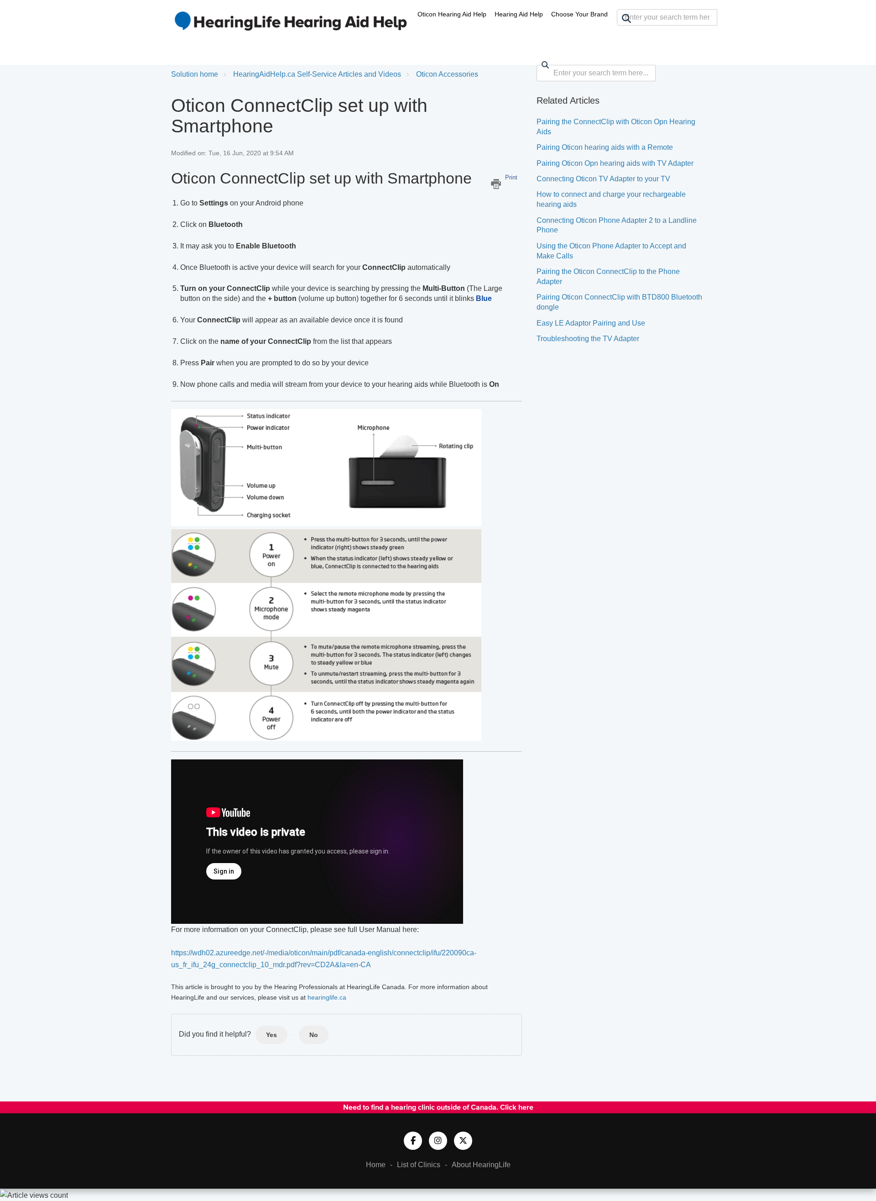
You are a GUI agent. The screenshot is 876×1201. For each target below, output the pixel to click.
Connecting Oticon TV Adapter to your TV (603, 179)
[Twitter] (463, 1141)
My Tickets (677, 34)
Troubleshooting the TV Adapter (588, 338)
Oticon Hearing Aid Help (451, 14)
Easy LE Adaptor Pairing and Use (591, 323)
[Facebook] (413, 1141)
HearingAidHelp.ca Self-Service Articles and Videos (317, 74)
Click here (516, 1107)
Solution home (194, 74)
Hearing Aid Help (519, 14)
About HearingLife (481, 1165)
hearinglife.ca (327, 997)
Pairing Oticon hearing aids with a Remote (605, 147)
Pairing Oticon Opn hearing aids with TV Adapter (615, 163)
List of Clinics (418, 1165)
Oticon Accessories (447, 74)
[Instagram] (438, 1141)
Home (376, 1165)
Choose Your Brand (579, 14)
